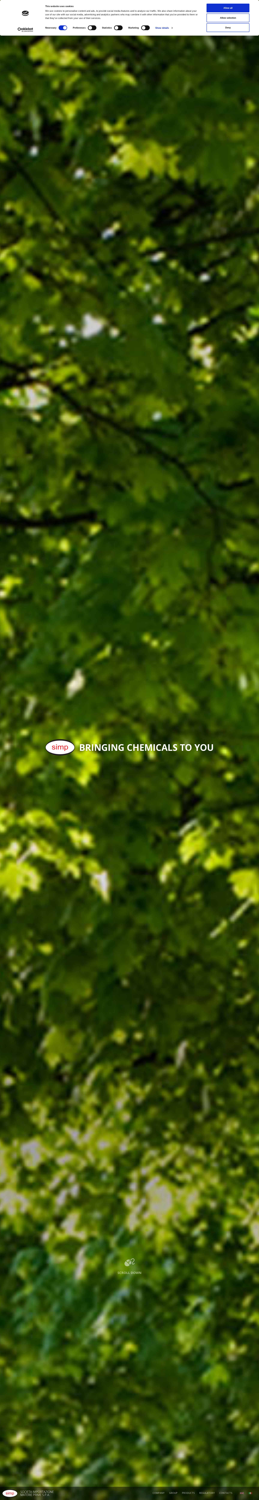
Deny (228, 27)
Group (173, 1493)
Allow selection (228, 18)
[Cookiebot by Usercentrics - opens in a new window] (25, 29)
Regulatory (207, 1493)
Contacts (225, 1493)
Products (188, 1493)
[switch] (92, 27)
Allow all (227, 8)
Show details (162, 28)
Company (159, 1493)
